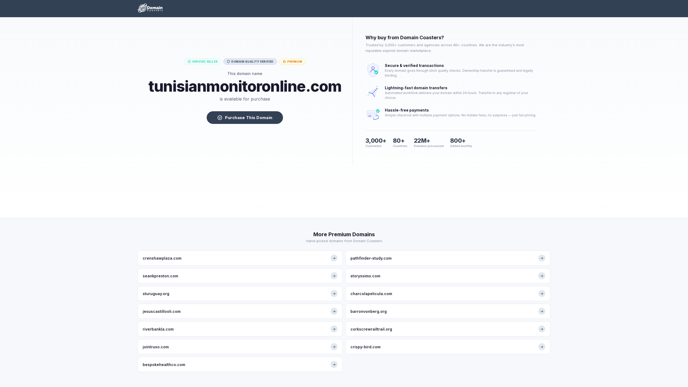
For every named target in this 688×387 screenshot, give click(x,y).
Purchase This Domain (248, 117)
